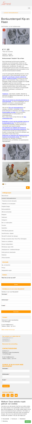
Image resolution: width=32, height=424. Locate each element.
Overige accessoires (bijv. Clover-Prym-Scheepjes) (14, 238)
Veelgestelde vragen (7, 270)
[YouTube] (16, 395)
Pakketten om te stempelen (8, 203)
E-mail (3, 305)
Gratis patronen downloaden (9, 252)
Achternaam (5, 300)
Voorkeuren (14, 419)
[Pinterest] (12, 395)
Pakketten (4, 255)
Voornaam (4, 294)
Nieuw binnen (5, 195)
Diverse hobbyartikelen (7, 244)
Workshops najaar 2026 (7, 247)
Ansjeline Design (6, 206)
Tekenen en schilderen (7, 241)
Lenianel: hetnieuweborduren (9, 198)
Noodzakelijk (6, 419)
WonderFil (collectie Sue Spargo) (10, 236)
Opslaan (28, 421)
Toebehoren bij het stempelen (9, 201)
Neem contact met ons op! (8, 329)
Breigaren (4, 214)
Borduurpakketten (6, 209)
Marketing (5, 421)
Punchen (4, 225)
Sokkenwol (4, 217)
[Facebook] (3, 395)
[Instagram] (7, 395)
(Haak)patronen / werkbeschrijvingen (11, 249)
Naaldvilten (4, 228)
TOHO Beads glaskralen (8, 230)
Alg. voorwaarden (6, 265)
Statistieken (23, 419)
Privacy (3, 267)
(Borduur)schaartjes (6, 212)
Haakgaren (4, 220)
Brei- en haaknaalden (7, 222)
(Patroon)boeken (6, 257)
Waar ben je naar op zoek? (9, 277)
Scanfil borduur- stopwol (7, 233)
